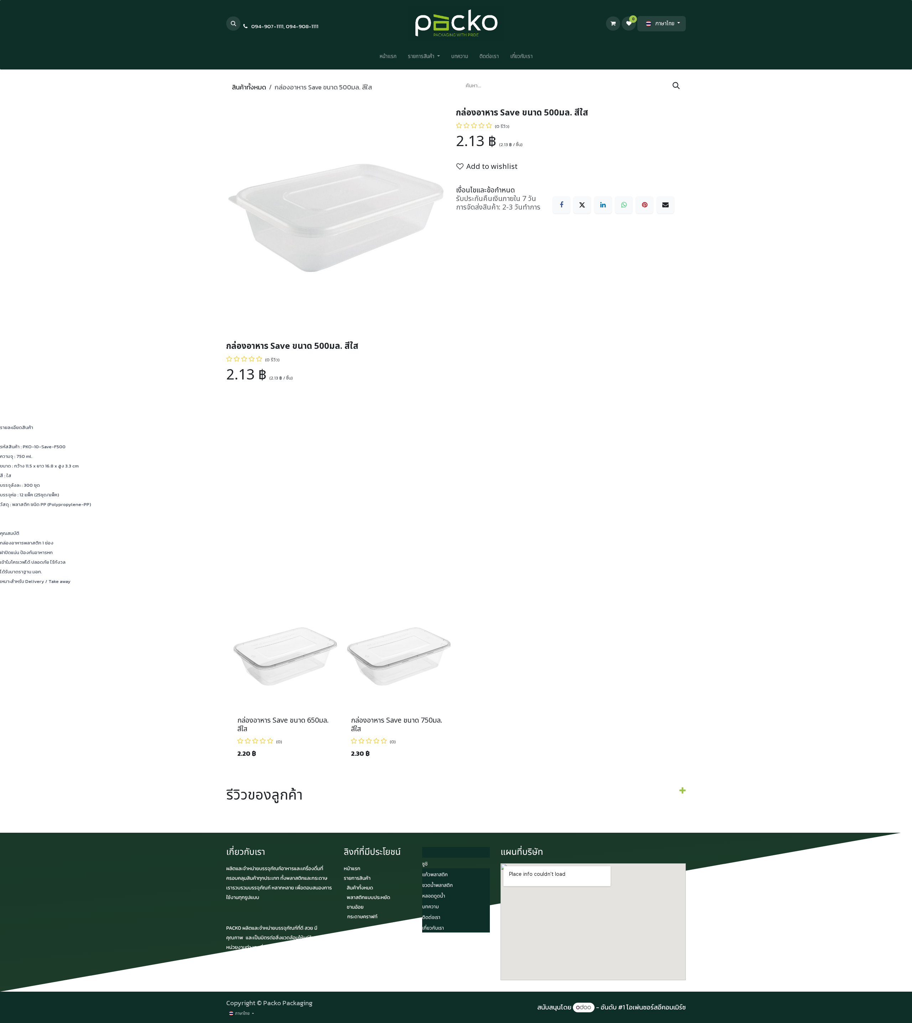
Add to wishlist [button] (492, 166)
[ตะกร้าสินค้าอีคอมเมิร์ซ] (613, 23)
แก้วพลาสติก (435, 875)
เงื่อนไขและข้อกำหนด (485, 190)
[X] (582, 204)
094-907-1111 (267, 26)
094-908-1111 (302, 26)
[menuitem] (388, 58)
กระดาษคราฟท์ (362, 916)
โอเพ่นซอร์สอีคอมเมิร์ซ (656, 1007)
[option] (456, 683)
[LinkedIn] (603, 204)
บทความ (430, 907)
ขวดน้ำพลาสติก (437, 885)
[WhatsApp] (623, 204)
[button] (233, 23)
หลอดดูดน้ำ (433, 896)
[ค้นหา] (676, 86)
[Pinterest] (644, 204)
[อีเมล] (665, 204)
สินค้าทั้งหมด (249, 87)
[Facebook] (561, 204)
